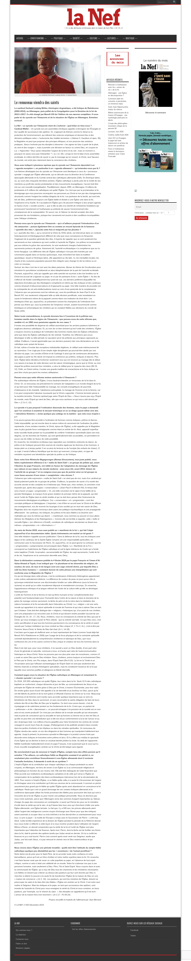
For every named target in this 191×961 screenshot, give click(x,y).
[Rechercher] (174, 2)
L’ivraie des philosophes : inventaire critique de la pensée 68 (118, 125)
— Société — (76, 38)
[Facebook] (149, 2)
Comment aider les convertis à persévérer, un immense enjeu (117, 101)
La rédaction (21, 935)
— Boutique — (130, 38)
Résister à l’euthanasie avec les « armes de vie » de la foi (117, 87)
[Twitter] (153, 2)
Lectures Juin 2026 (115, 132)
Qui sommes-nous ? (24, 930)
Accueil (19, 38)
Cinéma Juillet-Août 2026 (118, 135)
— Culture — (93, 38)
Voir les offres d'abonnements (84, 929)
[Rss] (146, 2)
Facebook (134, 930)
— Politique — (58, 38)
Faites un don (21, 944)
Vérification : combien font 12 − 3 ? (149, 213)
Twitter (133, 936)
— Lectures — (111, 38)
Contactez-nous (22, 939)
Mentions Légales (23, 948)
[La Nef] (95, 27)
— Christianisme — (37, 38)
